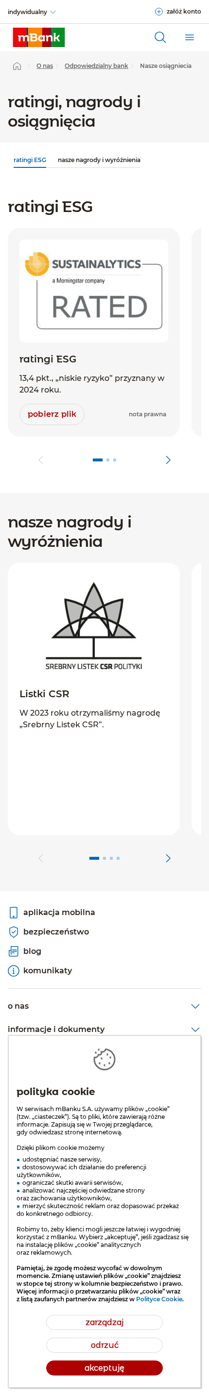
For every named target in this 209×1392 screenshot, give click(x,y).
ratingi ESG (30, 160)
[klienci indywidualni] (39, 37)
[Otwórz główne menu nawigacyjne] (189, 37)
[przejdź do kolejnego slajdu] (168, 460)
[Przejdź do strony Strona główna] (17, 66)
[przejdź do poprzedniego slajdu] (40, 460)
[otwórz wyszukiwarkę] (160, 37)
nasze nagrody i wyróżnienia (99, 160)
